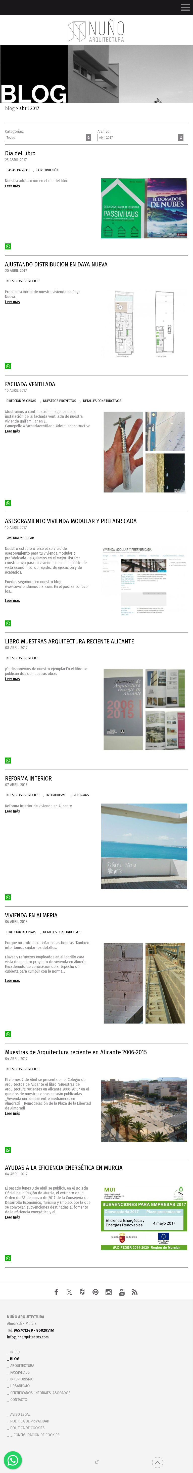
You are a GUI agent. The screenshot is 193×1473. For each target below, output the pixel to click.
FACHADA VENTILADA (30, 384)
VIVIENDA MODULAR (20, 538)
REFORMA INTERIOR (28, 778)
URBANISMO (20, 1385)
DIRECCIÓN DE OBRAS (21, 401)
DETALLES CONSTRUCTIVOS (102, 401)
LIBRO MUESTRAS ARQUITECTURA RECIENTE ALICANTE (69, 641)
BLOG (10, 108)
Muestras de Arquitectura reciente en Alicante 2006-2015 (76, 1052)
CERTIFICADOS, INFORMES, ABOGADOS (40, 1392)
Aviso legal (20, 1414)
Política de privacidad (29, 1421)
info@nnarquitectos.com (28, 1337)
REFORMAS (81, 795)
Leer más (12, 186)
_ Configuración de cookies (34, 1434)
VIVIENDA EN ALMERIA (31, 915)
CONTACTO (18, 1399)
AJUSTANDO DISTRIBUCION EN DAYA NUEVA (56, 264)
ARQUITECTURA (22, 1365)
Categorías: (14, 131)
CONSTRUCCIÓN (47, 170)
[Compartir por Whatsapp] (8, 246)
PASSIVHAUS (20, 1372)
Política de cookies (27, 1427)
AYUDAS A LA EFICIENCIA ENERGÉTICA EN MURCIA (64, 1167)
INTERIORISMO (56, 795)
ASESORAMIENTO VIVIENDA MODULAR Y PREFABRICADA (71, 521)
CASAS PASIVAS (18, 170)
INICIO (15, 1352)
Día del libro (20, 153)
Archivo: (104, 131)
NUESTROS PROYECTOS (23, 281)
